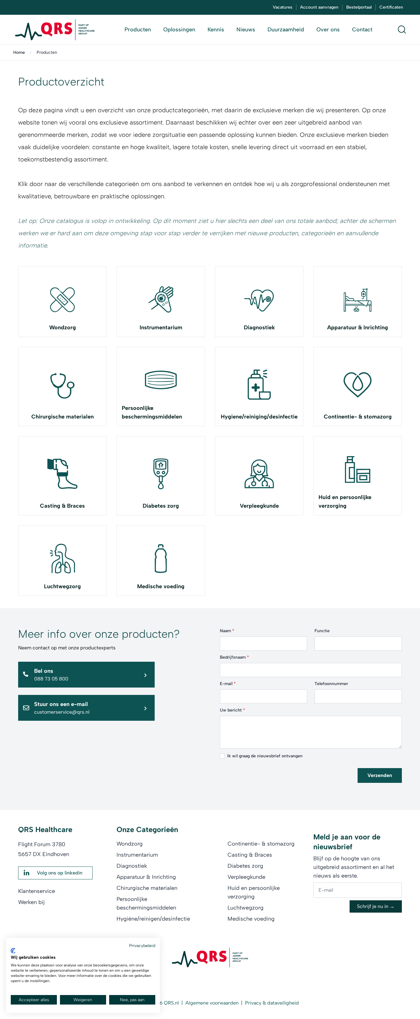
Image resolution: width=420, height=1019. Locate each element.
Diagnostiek (259, 327)
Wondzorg (62, 327)
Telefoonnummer (331, 683)
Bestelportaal (359, 7)
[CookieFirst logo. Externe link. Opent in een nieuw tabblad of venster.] (13, 951)
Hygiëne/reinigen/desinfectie (153, 918)
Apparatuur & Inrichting (357, 327)
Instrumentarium (161, 327)
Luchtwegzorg (62, 586)
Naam (227, 630)
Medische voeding (160, 586)
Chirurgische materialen (62, 416)
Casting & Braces (62, 505)
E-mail (228, 683)
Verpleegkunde (259, 505)
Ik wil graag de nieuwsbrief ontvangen (265, 756)
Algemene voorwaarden (212, 1003)
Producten (47, 52)
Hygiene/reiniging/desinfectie (259, 416)
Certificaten (391, 7)
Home (19, 52)
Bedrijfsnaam (234, 657)
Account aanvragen (319, 7)
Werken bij (31, 902)
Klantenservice (36, 891)
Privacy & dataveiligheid (272, 1003)
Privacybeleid (142, 945)
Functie (322, 630)
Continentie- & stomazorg (358, 416)
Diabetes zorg (161, 505)
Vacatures (282, 7)
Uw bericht (232, 710)
